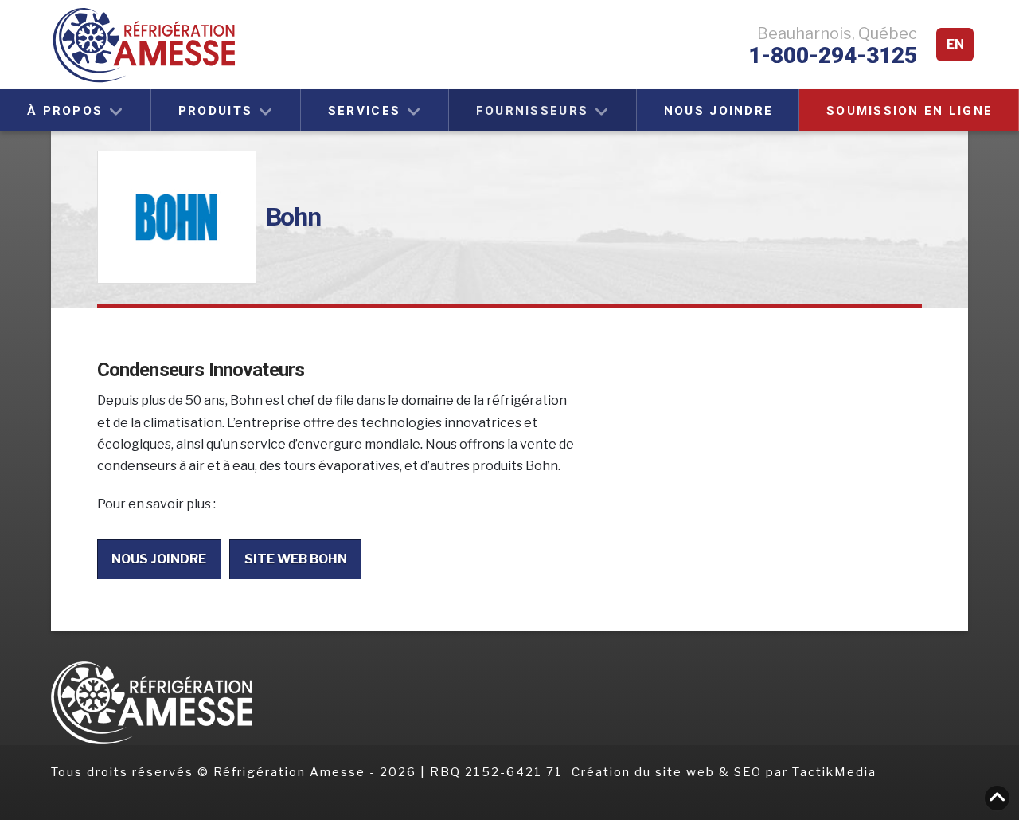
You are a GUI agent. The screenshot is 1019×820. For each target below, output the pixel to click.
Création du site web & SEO (669, 772)
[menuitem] (955, 45)
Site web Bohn (295, 559)
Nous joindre (158, 559)
